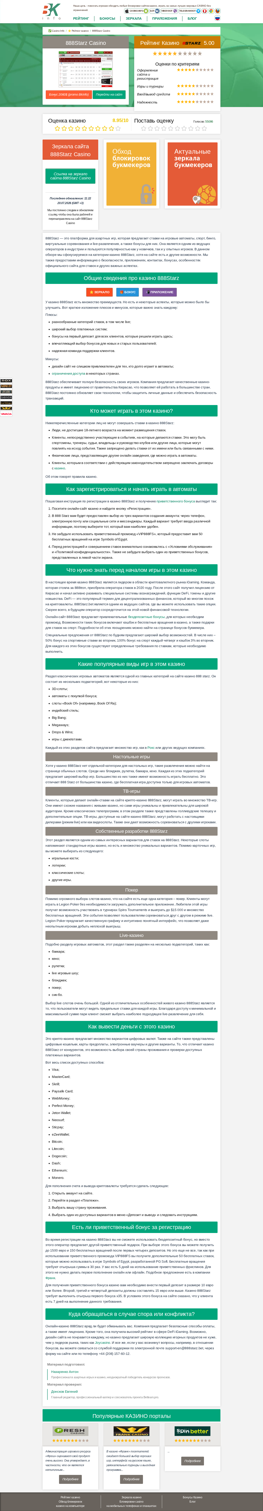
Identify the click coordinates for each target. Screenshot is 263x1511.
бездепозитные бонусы (146, 617)
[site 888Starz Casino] (86, 69)
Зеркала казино (131, 1497)
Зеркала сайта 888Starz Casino (70, 150)
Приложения (164, 18)
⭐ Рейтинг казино (78, 30)
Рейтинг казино (70, 1497)
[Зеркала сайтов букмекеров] (192, 175)
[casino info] (51, 11)
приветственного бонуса (176, 501)
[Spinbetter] (192, 1430)
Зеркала (134, 18)
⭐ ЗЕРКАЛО (99, 292)
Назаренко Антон (65, 1372)
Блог (192, 18)
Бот (152, 11)
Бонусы (107, 18)
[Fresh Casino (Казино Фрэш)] (70, 1430)
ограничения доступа (68, 373)
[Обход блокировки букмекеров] (131, 175)
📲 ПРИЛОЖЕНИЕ (159, 292)
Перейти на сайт (109, 94)
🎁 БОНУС (128, 292)
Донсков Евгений (64, 1391)
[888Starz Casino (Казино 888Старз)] (192, 43)
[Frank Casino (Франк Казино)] (131, 1430)
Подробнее (70, 1479)
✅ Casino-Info (56, 30)
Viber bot (167, 11)
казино (59, 468)
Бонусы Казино (192, 1497)
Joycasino (102, 1342)
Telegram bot (187, 11)
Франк (50, 1278)
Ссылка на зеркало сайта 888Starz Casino (70, 176)
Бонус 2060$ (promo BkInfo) (69, 94)
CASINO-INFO (136, 11)
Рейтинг (81, 18)
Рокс (151, 748)
